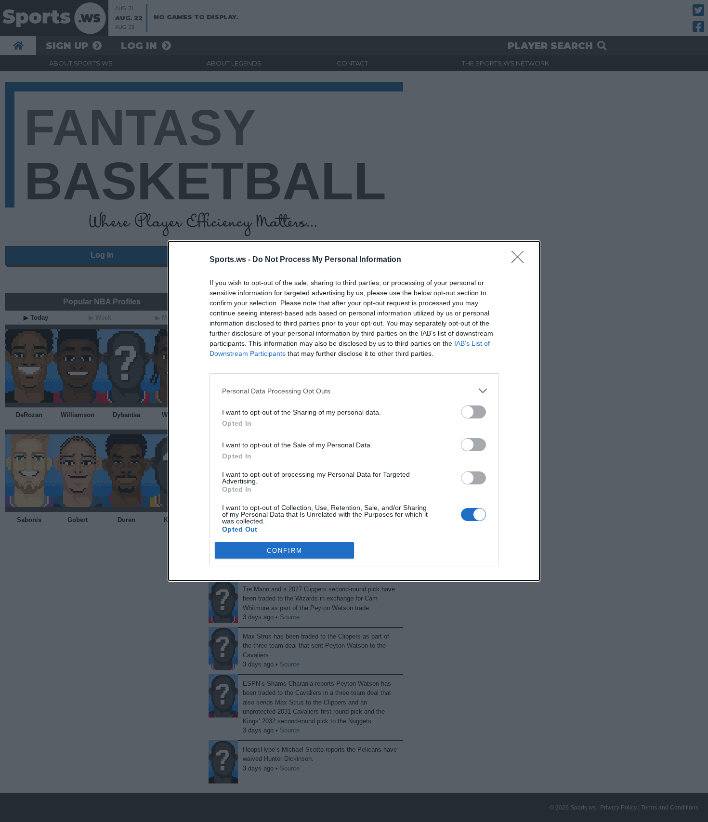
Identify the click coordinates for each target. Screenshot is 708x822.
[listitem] (354, 391)
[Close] (520, 260)
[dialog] (354, 411)
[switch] (473, 411)
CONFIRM (284, 550)
